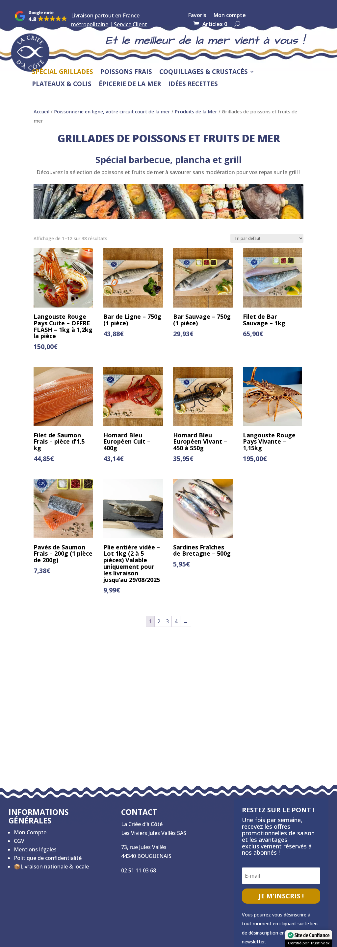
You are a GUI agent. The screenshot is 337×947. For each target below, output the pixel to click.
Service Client (130, 24)
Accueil (41, 111)
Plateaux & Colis (61, 84)
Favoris (197, 16)
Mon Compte (30, 832)
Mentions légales (35, 849)
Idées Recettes (193, 84)
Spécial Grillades (62, 72)
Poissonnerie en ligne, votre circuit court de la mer (112, 111)
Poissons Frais (126, 72)
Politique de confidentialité (48, 858)
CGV (19, 840)
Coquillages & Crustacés (203, 72)
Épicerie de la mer (130, 84)
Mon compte (230, 16)
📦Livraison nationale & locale (51, 866)
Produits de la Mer (196, 111)
